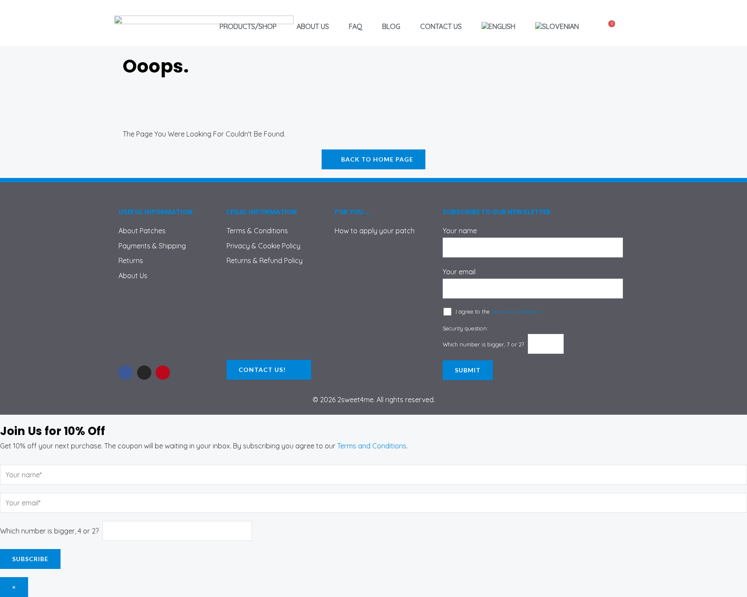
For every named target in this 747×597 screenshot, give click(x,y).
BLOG (391, 26)
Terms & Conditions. (517, 311)
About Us (313, 26)
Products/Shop (248, 26)
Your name (460, 230)
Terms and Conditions (371, 445)
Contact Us (441, 26)
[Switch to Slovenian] (557, 26)
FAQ (355, 26)
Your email (459, 271)
